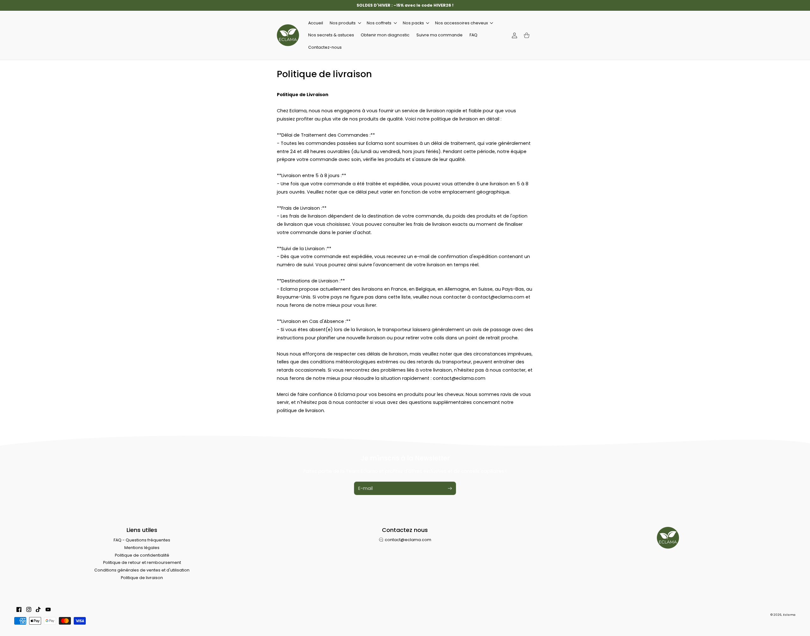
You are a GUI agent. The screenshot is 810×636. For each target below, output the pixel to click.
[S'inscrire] (450, 488)
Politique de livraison (142, 577)
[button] (345, 23)
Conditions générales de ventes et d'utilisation (142, 570)
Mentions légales (141, 547)
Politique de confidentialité (142, 555)
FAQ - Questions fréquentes (142, 540)
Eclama (789, 615)
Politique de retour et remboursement (142, 562)
